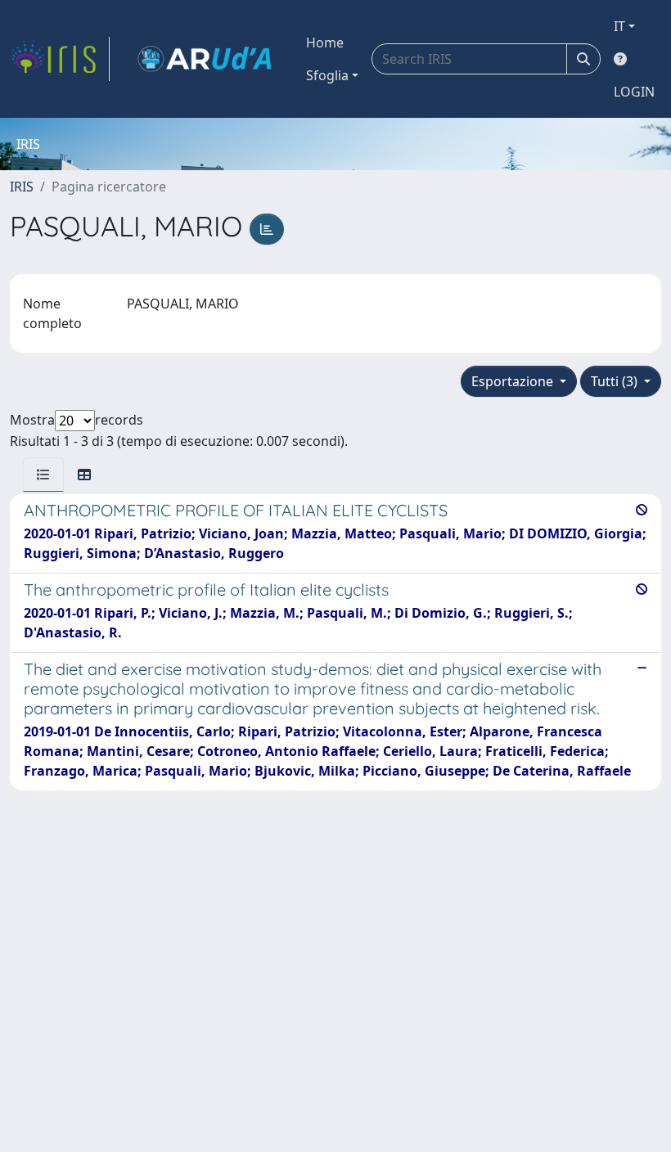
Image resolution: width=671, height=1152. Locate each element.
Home (325, 43)
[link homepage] (60, 59)
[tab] (43, 474)
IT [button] (619, 26)
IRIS (22, 187)
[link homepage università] (204, 59)
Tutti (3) (616, 381)
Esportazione (513, 381)
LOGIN (634, 92)
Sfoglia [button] (327, 75)
